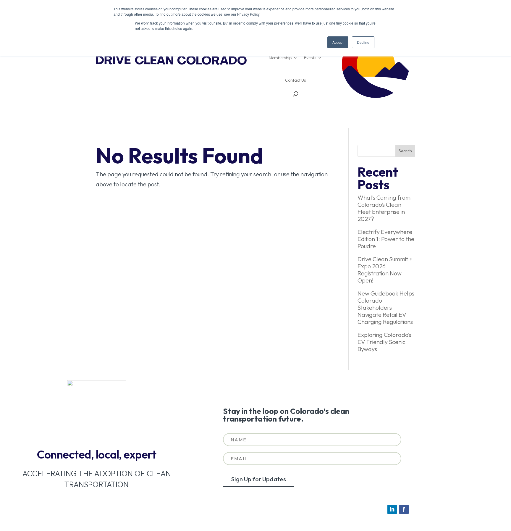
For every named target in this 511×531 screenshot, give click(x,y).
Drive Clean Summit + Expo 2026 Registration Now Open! (385, 269)
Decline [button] (363, 42)
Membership (280, 57)
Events (310, 57)
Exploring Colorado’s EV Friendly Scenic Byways (384, 342)
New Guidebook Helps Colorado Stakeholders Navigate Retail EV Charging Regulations (386, 307)
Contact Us (295, 80)
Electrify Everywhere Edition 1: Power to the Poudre (386, 239)
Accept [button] (337, 42)
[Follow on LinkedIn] (392, 509)
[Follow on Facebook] (404, 509)
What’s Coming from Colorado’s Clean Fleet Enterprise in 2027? (384, 208)
